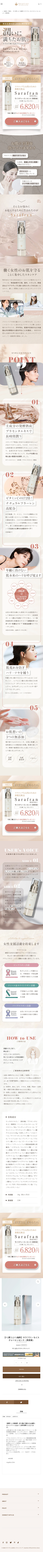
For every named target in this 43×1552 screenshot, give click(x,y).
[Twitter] (11, 1543)
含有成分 (8, 1416)
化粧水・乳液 (7, 11)
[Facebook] (3, 1543)
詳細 (4, 1416)
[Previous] (5, 1304)
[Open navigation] (4, 4)
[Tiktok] (18, 1543)
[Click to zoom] (38, 1281)
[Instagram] (6, 1543)
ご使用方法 (15, 1416)
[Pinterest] (14, 1543)
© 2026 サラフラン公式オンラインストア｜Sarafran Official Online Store (21, 1548)
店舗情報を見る (22, 1389)
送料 (16, 1348)
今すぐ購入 (21, 1376)
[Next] (38, 1304)
